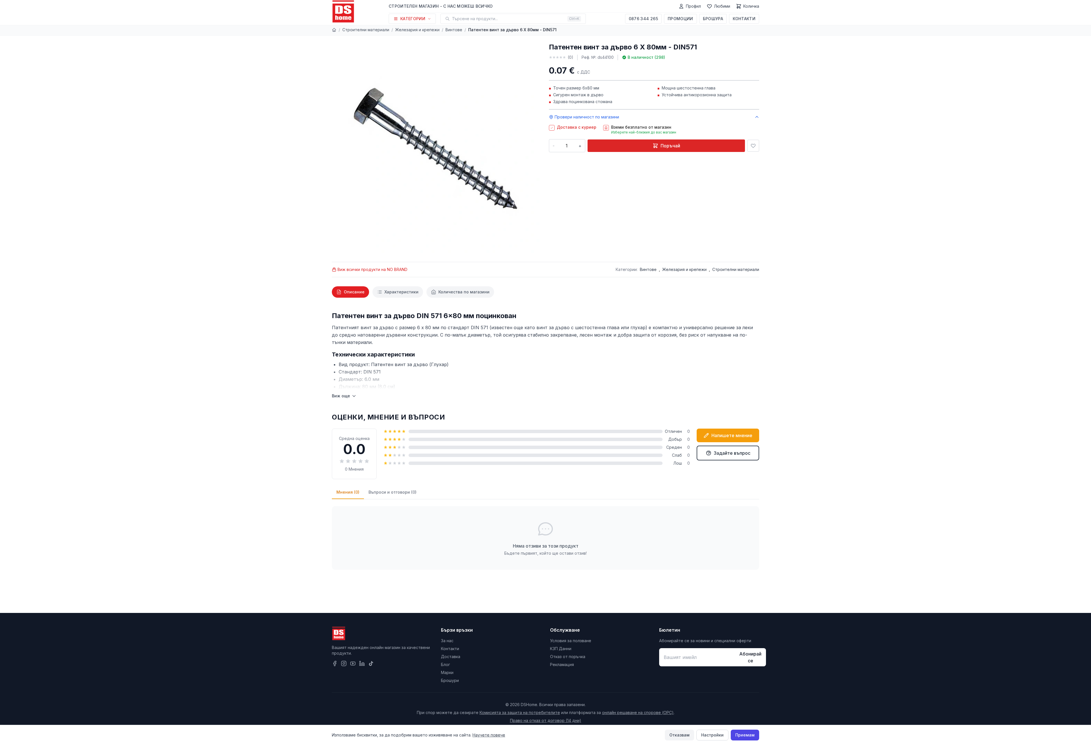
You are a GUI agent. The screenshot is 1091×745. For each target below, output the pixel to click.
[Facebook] (335, 663)
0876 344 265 (643, 18)
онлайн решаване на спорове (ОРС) (638, 712)
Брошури (450, 680)
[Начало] (334, 30)
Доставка (450, 656)
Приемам (745, 735)
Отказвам (679, 735)
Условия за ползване (570, 640)
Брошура (713, 18)
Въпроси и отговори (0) (392, 492)
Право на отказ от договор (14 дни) (545, 720)
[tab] (350, 292)
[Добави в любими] (753, 146)
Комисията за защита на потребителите (520, 712)
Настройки (712, 735)
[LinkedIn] (362, 663)
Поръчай (670, 146)
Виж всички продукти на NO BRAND (372, 269)
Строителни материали (365, 29)
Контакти (744, 18)
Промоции (680, 18)
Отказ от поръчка (567, 656)
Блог (445, 664)
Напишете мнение (731, 435)
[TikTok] (371, 663)
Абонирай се (750, 657)
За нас (447, 640)
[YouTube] (353, 663)
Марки (447, 672)
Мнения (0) (347, 492)
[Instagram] (344, 663)
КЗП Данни (560, 648)
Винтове (453, 29)
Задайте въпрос (732, 453)
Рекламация (562, 664)
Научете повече (488, 735)
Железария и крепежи (417, 29)
